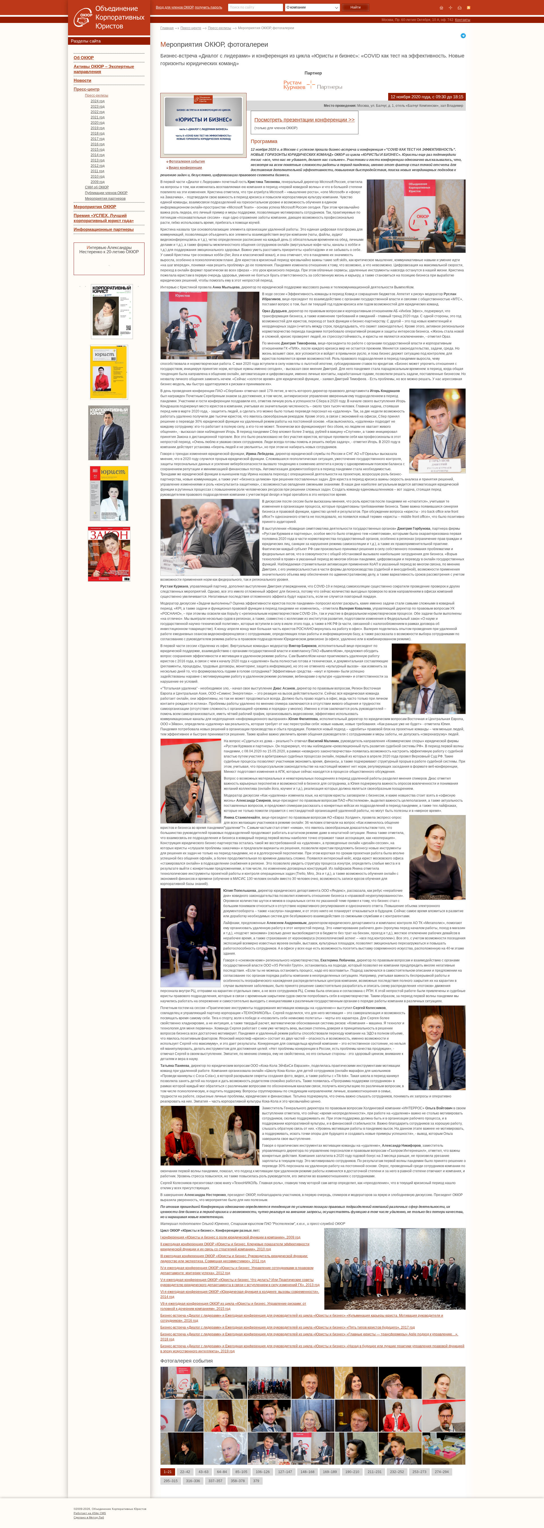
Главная (167, 28)
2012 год (98, 166)
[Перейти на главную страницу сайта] (441, 7)
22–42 (185, 1472)
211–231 (375, 1472)
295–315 (171, 1481)
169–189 (330, 1472)
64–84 (222, 1472)
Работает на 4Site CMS (90, 1513)
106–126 (263, 1472)
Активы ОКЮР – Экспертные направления (104, 69)
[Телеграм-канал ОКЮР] (463, 35)
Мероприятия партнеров (105, 199)
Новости (82, 80)
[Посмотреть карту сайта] (450, 7)
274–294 (442, 1472)
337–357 (215, 1481)
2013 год (98, 160)
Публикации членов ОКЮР (106, 193)
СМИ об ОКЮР (97, 187)
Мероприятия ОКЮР (95, 206)
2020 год (98, 123)
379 (256, 1481)
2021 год (98, 117)
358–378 (238, 1481)
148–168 (307, 1472)
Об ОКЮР (84, 57)
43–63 (204, 1472)
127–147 (285, 1472)
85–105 (241, 1472)
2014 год (98, 155)
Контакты (462, 20)
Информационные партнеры (104, 229)
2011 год (97, 171)
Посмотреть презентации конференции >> (304, 120)
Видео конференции (185, 168)
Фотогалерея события (187, 161)
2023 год (98, 106)
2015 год (98, 150)
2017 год (98, 139)
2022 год (98, 112)
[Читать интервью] (85, 312)
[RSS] (468, 7)
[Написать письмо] (459, 7)
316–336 (193, 1481)
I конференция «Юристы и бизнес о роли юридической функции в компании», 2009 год (230, 1237)
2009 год (98, 182)
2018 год (98, 133)
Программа (264, 141)
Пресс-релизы (96, 95)
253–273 (419, 1472)
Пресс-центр (86, 89)
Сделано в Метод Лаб (89, 1517)
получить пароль (208, 7)
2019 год (98, 128)
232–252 (397, 1472)
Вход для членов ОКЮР (174, 7)
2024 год (98, 101)
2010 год (98, 176)
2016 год (98, 144)
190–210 (352, 1472)
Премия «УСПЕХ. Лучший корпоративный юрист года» (104, 218)
